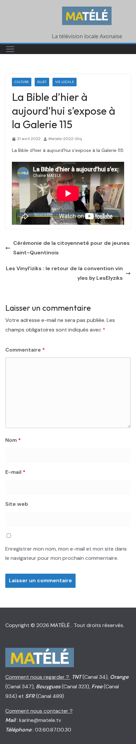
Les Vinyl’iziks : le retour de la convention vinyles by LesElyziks (64, 273)
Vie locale (64, 82)
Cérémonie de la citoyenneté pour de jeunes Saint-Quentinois (71, 248)
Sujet (42, 82)
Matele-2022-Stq (65, 138)
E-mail (15, 472)
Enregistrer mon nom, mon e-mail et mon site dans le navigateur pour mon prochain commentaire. (66, 553)
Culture (22, 82)
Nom (13, 440)
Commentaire (25, 349)
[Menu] (10, 49)
